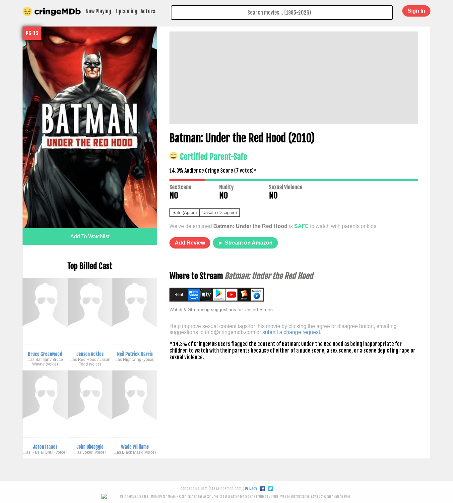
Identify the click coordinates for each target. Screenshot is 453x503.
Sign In (416, 11)
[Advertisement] (293, 77)
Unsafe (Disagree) (219, 212)
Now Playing (98, 11)
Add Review (190, 243)
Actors (148, 11)
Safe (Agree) (184, 212)
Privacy (251, 488)
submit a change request (291, 332)
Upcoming (126, 11)
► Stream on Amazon (245, 243)
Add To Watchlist (89, 236)
